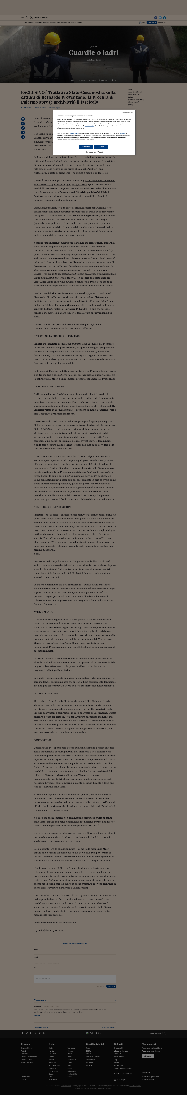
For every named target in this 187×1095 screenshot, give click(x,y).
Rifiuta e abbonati (127, 112)
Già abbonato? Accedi (94, 152)
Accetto (101, 146)
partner (122, 133)
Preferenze (86, 146)
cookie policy (89, 126)
